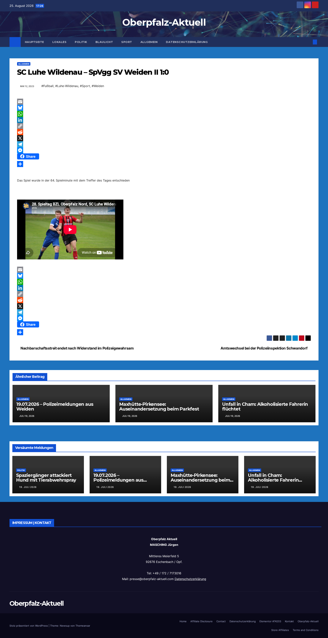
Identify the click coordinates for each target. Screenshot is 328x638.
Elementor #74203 (270, 621)
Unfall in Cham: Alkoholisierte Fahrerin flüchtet (265, 406)
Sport (126, 42)
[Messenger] (164, 150)
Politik (81, 42)
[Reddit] (164, 132)
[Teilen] (164, 164)
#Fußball (47, 86)
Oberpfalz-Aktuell (164, 22)
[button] (309, 42)
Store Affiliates (280, 630)
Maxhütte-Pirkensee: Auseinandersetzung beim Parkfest (159, 406)
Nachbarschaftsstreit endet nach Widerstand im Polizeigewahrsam (77, 348)
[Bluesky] (164, 108)
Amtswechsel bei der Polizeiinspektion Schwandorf (264, 348)
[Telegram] (164, 144)
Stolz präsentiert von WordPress (29, 625)
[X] (164, 138)
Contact (221, 621)
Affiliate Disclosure (201, 621)
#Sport (85, 86)
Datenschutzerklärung (187, 42)
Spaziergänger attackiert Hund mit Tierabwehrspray (46, 477)
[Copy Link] (164, 126)
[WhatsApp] (164, 114)
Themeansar (83, 625)
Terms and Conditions (306, 630)
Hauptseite (34, 42)
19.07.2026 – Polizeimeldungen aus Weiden (54, 406)
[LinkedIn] (164, 120)
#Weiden (98, 86)
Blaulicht (104, 42)
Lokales (59, 42)
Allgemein (149, 42)
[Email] (164, 102)
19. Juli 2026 (28, 487)
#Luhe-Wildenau (66, 86)
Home (183, 621)
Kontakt (289, 621)
